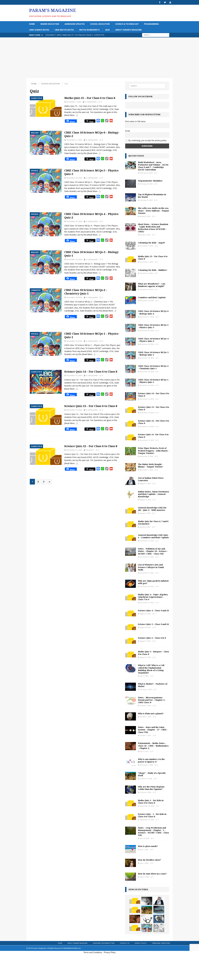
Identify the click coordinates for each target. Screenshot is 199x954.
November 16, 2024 (74, 375)
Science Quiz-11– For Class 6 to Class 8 (153, 435)
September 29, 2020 (147, 806)
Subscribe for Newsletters (104, 943)
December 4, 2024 (146, 289)
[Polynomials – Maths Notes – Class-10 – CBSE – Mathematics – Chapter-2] (130, 746)
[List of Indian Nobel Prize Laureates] (130, 481)
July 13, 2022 (144, 676)
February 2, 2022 (146, 689)
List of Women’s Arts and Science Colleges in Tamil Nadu (151, 567)
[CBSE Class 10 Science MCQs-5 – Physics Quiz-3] (130, 328)
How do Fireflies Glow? (149, 860)
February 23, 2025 (146, 184)
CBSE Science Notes (39, 29)
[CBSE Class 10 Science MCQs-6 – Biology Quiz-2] (130, 314)
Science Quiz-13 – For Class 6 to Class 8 (90, 406)
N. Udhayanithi (91, 102)
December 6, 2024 (146, 273)
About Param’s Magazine (128, 29)
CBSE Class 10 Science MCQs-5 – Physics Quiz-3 (91, 172)
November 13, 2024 (74, 450)
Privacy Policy (140, 943)
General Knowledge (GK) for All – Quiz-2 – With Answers (152, 508)
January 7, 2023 (145, 513)
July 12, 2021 (144, 751)
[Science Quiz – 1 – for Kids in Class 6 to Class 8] (130, 817)
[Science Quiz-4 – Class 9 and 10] (130, 613)
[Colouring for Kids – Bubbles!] (130, 273)
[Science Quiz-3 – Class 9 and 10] (130, 627)
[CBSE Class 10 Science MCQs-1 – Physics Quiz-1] (130, 383)
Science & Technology (126, 24)
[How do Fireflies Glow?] (130, 863)
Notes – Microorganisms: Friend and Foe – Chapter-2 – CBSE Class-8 (152, 700)
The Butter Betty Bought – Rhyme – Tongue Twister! (150, 465)
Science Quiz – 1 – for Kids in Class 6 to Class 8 (152, 815)
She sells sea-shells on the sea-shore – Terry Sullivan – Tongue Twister (153, 210)
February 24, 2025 (146, 173)
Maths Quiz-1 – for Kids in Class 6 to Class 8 (151, 801)
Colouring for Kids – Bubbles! (152, 270)
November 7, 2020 (146, 765)
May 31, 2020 (144, 877)
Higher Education (49, 24)
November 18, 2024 (74, 259)
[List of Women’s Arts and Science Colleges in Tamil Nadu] (130, 568)
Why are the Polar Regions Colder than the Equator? (151, 787)
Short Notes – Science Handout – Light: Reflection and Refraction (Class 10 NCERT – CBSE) (153, 228)
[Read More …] (70, 115)
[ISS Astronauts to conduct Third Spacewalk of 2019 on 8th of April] (158, 919)
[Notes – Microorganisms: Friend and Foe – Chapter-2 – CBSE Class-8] (130, 700)
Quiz (107, 29)
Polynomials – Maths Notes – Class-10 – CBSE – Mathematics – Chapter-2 (153, 745)
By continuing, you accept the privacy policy (147, 140)
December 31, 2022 (147, 541)
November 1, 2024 (146, 470)
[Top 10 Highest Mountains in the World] (130, 197)
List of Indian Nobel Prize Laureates (151, 479)
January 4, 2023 (145, 527)
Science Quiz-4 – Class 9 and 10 (153, 610)
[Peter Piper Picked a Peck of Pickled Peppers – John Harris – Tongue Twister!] (130, 451)
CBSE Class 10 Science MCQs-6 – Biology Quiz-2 (91, 134)
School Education (100, 24)
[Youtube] (170, 2)
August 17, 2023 (145, 483)
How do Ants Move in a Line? (152, 873)
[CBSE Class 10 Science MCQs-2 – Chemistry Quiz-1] (130, 369)
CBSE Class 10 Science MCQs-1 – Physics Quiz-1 (91, 335)
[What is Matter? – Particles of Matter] (130, 687)
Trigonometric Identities (150, 180)
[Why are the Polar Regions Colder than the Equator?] (130, 790)
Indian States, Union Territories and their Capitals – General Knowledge (153, 494)
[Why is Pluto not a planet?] (130, 716)
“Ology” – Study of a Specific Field (152, 774)
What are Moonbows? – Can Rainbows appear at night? (151, 284)
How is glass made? (148, 846)
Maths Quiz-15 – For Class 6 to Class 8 (89, 98)
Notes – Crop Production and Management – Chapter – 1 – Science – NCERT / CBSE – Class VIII (153, 831)
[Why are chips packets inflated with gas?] (130, 584)
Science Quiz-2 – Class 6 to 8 (152, 638)
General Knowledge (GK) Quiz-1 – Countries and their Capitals (153, 536)
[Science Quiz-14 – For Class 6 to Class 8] (130, 396)
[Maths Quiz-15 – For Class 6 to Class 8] (130, 259)
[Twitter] (165, 2)
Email (127, 131)
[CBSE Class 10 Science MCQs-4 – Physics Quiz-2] (130, 341)
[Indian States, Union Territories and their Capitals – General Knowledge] (130, 494)
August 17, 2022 (145, 641)
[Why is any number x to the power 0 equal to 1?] (130, 762)
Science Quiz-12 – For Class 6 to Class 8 (90, 446)
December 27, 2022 (147, 602)
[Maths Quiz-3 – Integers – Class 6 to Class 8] (130, 654)
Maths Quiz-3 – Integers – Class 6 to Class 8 (153, 652)
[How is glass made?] (130, 849)
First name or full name (135, 121)
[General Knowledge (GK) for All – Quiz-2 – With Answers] (130, 510)
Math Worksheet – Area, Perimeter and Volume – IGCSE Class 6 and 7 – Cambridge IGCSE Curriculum (153, 166)
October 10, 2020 (146, 779)
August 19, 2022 (145, 614)
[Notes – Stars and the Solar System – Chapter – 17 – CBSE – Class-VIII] (130, 730)
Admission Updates (75, 24)
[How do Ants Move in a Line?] (130, 877)
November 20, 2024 (74, 178)
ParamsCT (90, 450)
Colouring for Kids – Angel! (151, 242)
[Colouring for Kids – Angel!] (130, 246)
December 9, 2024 (146, 246)
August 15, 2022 (145, 657)
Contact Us (124, 943)
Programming (151, 24)
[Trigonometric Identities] (130, 184)
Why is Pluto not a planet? (151, 713)
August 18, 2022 (145, 627)
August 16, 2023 (145, 500)
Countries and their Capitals (152, 297)
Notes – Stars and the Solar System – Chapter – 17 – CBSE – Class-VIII (153, 729)
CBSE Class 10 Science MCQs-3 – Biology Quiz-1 (91, 253)
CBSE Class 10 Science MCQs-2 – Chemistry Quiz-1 (85, 291)
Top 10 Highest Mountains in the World (152, 195)
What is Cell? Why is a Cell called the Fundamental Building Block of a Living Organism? (151, 669)
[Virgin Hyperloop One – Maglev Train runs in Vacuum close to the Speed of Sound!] (158, 910)
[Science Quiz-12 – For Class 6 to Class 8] (130, 424)
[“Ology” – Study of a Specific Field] (130, 776)
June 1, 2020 (144, 849)
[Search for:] (155, 34)
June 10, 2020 (144, 838)
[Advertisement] (99, 58)
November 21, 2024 (74, 140)
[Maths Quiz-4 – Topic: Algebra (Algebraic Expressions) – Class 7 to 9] (130, 597)
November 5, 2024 (146, 456)
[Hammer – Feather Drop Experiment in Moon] (146, 901)
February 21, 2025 (146, 200)
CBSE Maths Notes (64, 29)
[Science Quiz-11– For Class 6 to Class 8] (130, 437)
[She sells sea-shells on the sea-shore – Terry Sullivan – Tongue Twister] (130, 211)
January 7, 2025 (145, 235)
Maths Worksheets (89, 29)
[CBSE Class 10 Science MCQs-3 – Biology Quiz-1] (130, 355)
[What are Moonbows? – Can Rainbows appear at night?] (130, 287)
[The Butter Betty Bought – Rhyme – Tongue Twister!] (130, 467)
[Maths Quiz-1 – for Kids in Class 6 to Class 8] (130, 803)
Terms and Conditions (161, 943)
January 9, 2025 (145, 216)
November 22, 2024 (147, 301)
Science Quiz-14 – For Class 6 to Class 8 (90, 371)
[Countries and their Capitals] (130, 300)
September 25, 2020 (147, 820)
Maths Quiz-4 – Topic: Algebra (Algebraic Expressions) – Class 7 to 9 (153, 597)
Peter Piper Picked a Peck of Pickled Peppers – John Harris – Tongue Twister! (153, 450)
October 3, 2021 (145, 705)
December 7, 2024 (73, 102)
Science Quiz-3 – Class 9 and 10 (153, 624)
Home (32, 24)
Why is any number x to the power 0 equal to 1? (151, 760)
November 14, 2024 (74, 410)
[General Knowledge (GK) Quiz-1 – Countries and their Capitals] (130, 538)
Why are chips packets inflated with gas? (153, 582)
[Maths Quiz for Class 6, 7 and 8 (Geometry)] (130, 524)
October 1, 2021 (145, 717)
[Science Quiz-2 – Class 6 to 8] (130, 641)
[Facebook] (159, 2)
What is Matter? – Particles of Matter (152, 685)
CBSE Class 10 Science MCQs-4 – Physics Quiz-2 (91, 215)
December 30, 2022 (147, 586)
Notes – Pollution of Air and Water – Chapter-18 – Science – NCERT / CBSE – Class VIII (153, 551)
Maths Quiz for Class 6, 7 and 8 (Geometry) (153, 522)
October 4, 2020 (145, 792)
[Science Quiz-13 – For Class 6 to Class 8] (130, 410)
